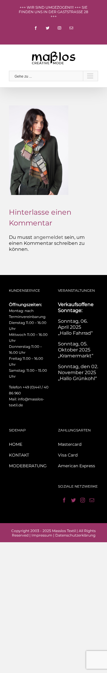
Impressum (42, 535)
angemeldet (48, 237)
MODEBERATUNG (28, 465)
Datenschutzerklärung (75, 535)
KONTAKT (19, 455)
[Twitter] (73, 500)
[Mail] (91, 500)
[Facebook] (64, 500)
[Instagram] (82, 500)
